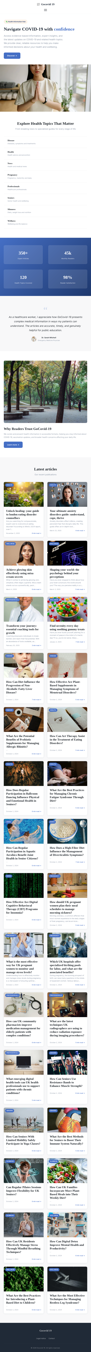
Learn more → (13, 445)
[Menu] (45, 10)
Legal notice (41, 1338)
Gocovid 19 (46, 4)
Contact (52, 1338)
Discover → (12, 56)
